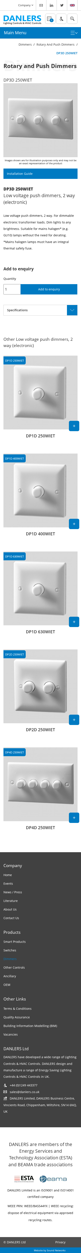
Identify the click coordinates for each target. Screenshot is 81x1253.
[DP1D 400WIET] (40, 497)
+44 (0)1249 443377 (23, 1085)
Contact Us (11, 918)
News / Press (12, 892)
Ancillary (9, 976)
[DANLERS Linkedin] (51, 5)
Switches (9, 950)
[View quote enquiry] (50, 19)
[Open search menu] (72, 19)
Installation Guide (20, 174)
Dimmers (25, 44)
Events (8, 883)
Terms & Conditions (17, 1009)
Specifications (17, 310)
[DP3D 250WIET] (40, 120)
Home (7, 875)
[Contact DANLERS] (41, 5)
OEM (6, 985)
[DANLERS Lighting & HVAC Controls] (22, 19)
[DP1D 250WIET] (40, 399)
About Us (10, 909)
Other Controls (14, 967)
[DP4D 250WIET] (40, 791)
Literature (10, 901)
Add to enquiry (49, 289)
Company (24, 5)
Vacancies (10, 1034)
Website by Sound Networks (49, 1250)
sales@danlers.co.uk (24, 1092)
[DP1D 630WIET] (40, 595)
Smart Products (14, 942)
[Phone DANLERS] (61, 19)
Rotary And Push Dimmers (56, 44)
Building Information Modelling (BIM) (30, 1026)
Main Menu (15, 33)
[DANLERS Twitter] (62, 5)
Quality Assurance (16, 1017)
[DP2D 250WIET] (40, 693)
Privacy (60, 1242)
